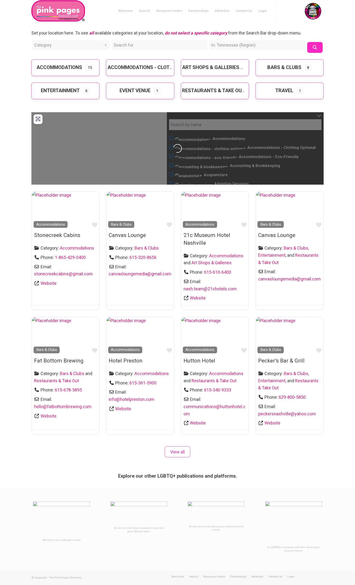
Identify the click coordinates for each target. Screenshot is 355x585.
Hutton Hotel (199, 360)
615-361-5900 (142, 382)
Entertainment (60, 90)
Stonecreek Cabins (57, 235)
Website (49, 283)
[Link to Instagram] (291, 10)
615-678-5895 (68, 389)
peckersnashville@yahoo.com (287, 413)
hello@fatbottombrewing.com (63, 406)
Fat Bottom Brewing (59, 360)
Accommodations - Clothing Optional (156, 67)
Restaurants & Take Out (213, 90)
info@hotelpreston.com (131, 399)
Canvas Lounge (127, 235)
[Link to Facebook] (283, 10)
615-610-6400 (217, 272)
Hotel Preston (125, 360)
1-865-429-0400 (70, 257)
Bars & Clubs (284, 67)
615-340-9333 (217, 389)
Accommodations (59, 67)
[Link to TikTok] (298, 10)
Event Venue (135, 90)
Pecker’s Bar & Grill (281, 360)
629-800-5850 (292, 397)
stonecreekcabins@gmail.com (63, 273)
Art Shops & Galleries (210, 67)
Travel (284, 90)
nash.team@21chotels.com (210, 288)
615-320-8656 (142, 257)
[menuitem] (125, 10)
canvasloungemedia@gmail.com (140, 273)
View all (177, 451)
